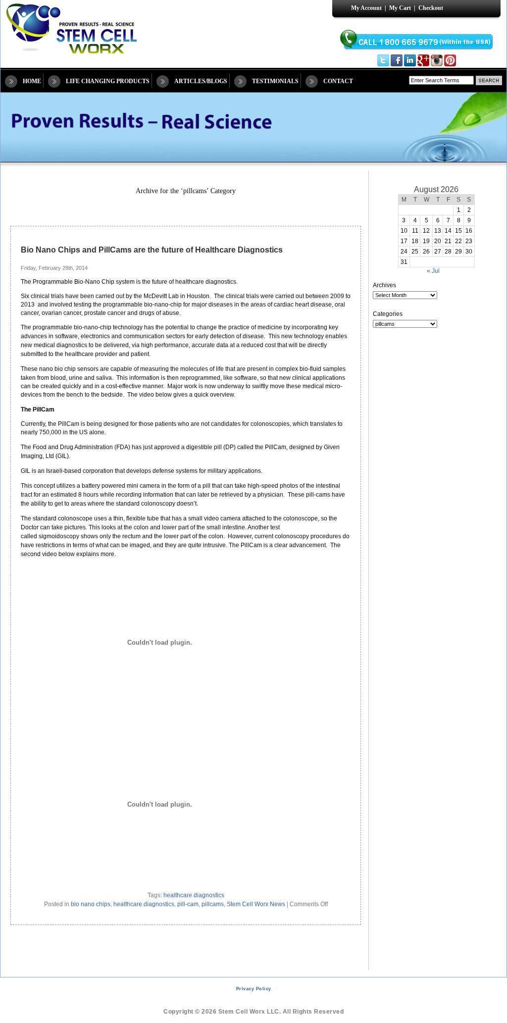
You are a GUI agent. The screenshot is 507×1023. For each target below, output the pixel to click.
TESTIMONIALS (275, 81)
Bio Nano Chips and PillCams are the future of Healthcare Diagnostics (152, 250)
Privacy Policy (253, 988)
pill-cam (188, 904)
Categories (388, 313)
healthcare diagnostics (193, 895)
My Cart (400, 7)
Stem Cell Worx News (256, 904)
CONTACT (338, 81)
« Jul (433, 270)
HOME (32, 81)
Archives (384, 285)
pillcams (213, 904)
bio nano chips (90, 904)
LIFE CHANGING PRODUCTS (108, 81)
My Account (366, 7)
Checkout (430, 7)
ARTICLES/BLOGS (200, 81)
